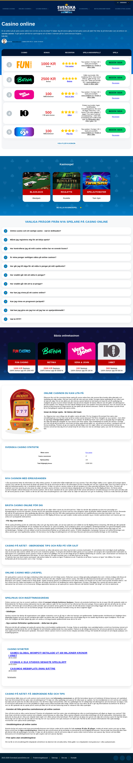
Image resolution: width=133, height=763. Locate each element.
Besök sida (115, 62)
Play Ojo (69, 134)
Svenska (123, 2)
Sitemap (55, 758)
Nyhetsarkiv (11, 677)
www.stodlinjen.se (87, 65)
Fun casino (70, 66)
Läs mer (4, 36)
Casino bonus (41, 9)
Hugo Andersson (16, 41)
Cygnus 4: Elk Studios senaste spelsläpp (38, 662)
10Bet (70, 115)
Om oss (64, 758)
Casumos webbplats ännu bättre (32, 668)
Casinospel (83, 9)
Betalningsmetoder (102, 9)
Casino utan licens (123, 9)
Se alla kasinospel (66, 207)
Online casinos (25, 9)
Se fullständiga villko (93, 119)
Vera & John (69, 96)
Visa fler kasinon (66, 143)
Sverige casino (9, 9)
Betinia (69, 81)
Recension (115, 68)
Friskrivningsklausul (40, 758)
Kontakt (73, 758)
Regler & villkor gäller (94, 66)
